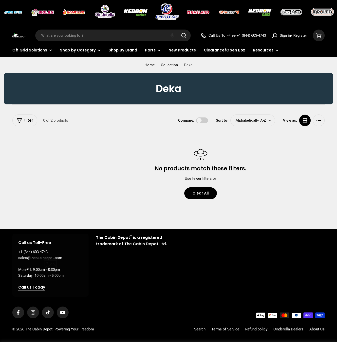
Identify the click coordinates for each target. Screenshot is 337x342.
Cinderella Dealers (288, 329)
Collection (169, 65)
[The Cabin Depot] (13, 12)
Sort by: (222, 120)
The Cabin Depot (39, 329)
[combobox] (113, 35)
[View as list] (319, 120)
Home (150, 65)
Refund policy (256, 329)
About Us (317, 329)
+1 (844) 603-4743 (33, 252)
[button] (172, 35)
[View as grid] (305, 120)
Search (200, 329)
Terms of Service (225, 329)
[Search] (184, 35)
